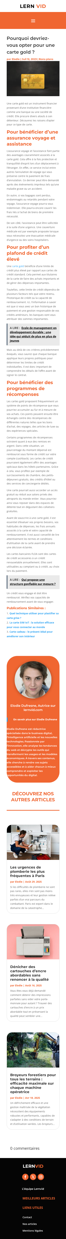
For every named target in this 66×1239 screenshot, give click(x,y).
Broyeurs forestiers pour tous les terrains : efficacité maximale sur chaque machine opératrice (33, 1083)
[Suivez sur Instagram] (41, 1177)
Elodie (16, 59)
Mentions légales (33, 1230)
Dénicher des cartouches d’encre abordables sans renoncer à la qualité (29, 973)
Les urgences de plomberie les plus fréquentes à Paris (28, 871)
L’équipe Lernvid (33, 1188)
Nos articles (30, 1224)
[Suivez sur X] (33, 1177)
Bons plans (46, 59)
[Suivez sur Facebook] (25, 1177)
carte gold (18, 266)
